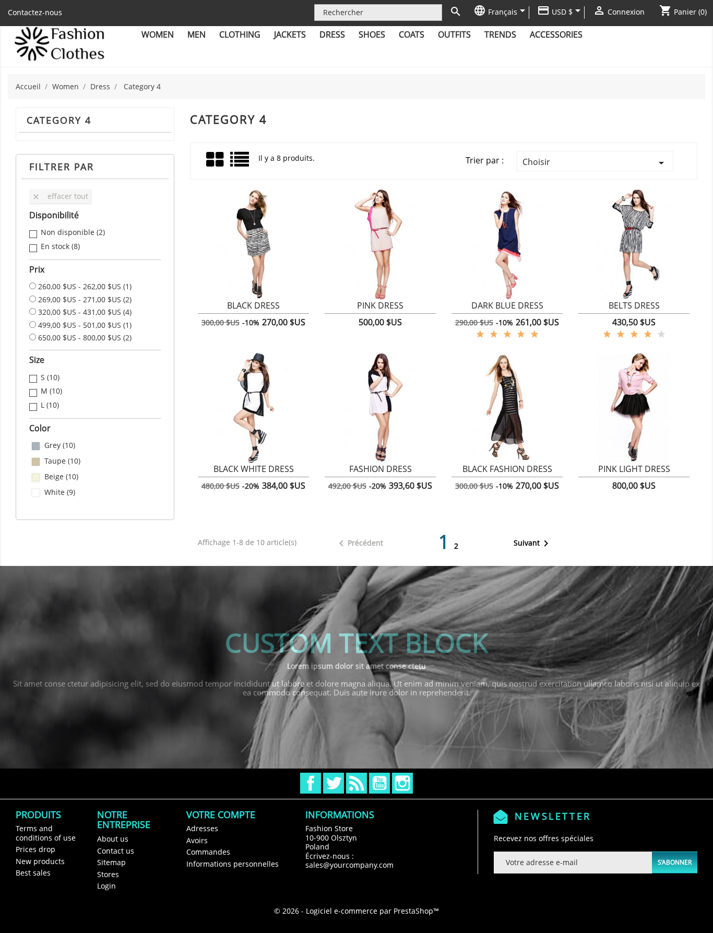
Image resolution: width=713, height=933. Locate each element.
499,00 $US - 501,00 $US (85, 325)
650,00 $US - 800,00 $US (85, 338)
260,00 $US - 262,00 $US (85, 286)
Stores (108, 874)
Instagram (402, 783)
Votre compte (220, 814)
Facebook (310, 783)
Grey (59, 445)
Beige (61, 476)
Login (106, 886)
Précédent (359, 543)
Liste (240, 163)
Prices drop (35, 849)
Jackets (290, 34)
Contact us (115, 851)
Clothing (239, 34)
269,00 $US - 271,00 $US (85, 299)
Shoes (372, 34)
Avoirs (197, 840)
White (59, 492)
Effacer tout (60, 196)
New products (40, 861)
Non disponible (73, 232)
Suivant (533, 543)
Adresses (202, 828)
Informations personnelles (232, 864)
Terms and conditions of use (46, 833)
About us (112, 839)
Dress (332, 34)
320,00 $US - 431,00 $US (85, 312)
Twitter (333, 783)
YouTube (379, 783)
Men (196, 34)
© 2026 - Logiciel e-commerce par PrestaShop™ (356, 911)
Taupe (62, 461)
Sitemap (111, 862)
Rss (356, 783)
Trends (500, 34)
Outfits (454, 34)
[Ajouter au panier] (211, 311)
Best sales (33, 873)
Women (157, 34)
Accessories (556, 34)
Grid (215, 159)
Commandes (208, 852)
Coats (411, 34)
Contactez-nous (35, 12)
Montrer (254, 311)
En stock (60, 246)
